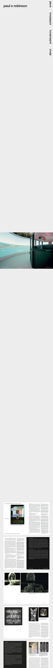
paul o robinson (15, 6)
